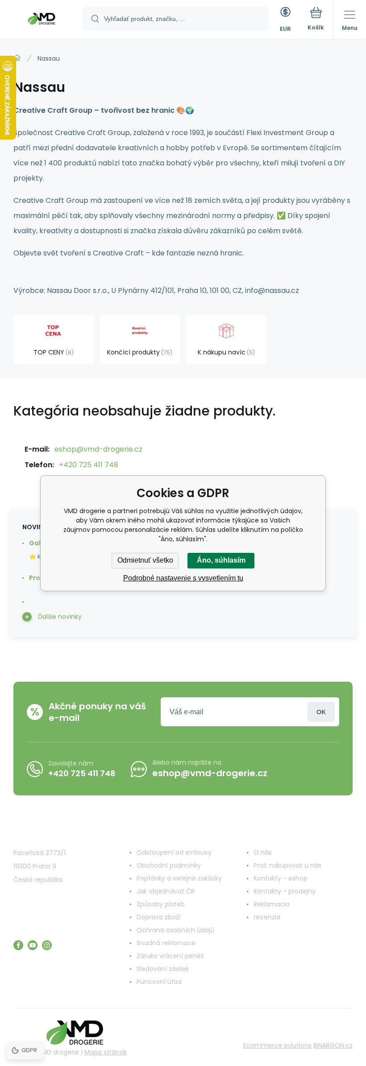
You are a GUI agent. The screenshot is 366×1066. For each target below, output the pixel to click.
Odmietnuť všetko (145, 560)
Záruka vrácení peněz (170, 955)
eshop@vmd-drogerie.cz (98, 449)
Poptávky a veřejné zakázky (179, 878)
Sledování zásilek (163, 968)
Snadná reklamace (166, 942)
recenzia (267, 917)
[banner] (41, 20)
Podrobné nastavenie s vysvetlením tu (183, 578)
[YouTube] (32, 945)
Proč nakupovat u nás (287, 865)
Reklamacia (272, 904)
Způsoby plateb (161, 904)
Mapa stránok (105, 1052)
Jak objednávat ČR (166, 891)
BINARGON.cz (333, 1045)
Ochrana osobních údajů (175, 930)
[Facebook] (18, 945)
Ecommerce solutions (277, 1045)
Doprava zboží (158, 917)
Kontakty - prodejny (285, 891)
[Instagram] (47, 945)
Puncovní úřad (159, 981)
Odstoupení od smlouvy (174, 852)
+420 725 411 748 (88, 465)
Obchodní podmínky (169, 865)
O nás (263, 852)
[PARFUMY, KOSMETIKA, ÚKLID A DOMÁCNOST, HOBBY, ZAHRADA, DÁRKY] (17, 58)
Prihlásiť (321, 712)
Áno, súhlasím (221, 560)
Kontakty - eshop (281, 878)
